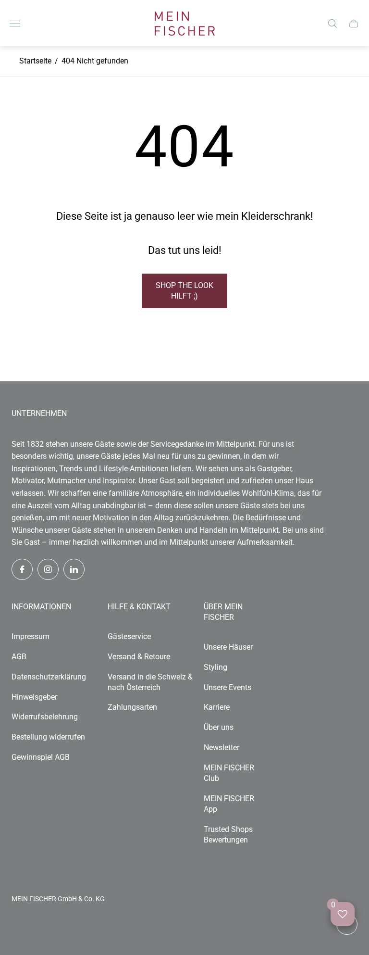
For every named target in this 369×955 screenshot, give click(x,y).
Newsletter (221, 747)
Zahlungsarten (132, 707)
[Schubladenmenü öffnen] (14, 23)
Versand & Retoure (139, 656)
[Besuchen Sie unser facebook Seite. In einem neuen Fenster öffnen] (22, 569)
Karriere (217, 707)
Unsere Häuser (228, 647)
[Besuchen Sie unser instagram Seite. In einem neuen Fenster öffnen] (48, 569)
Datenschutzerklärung (49, 676)
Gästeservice (129, 636)
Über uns (219, 727)
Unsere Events (227, 687)
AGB (19, 656)
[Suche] (332, 23)
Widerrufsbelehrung (45, 716)
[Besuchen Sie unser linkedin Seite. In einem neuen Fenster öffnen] (74, 569)
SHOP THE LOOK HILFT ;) (184, 291)
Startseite (35, 60)
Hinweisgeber (34, 697)
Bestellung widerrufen (48, 736)
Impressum (30, 636)
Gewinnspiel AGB (41, 757)
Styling (215, 667)
